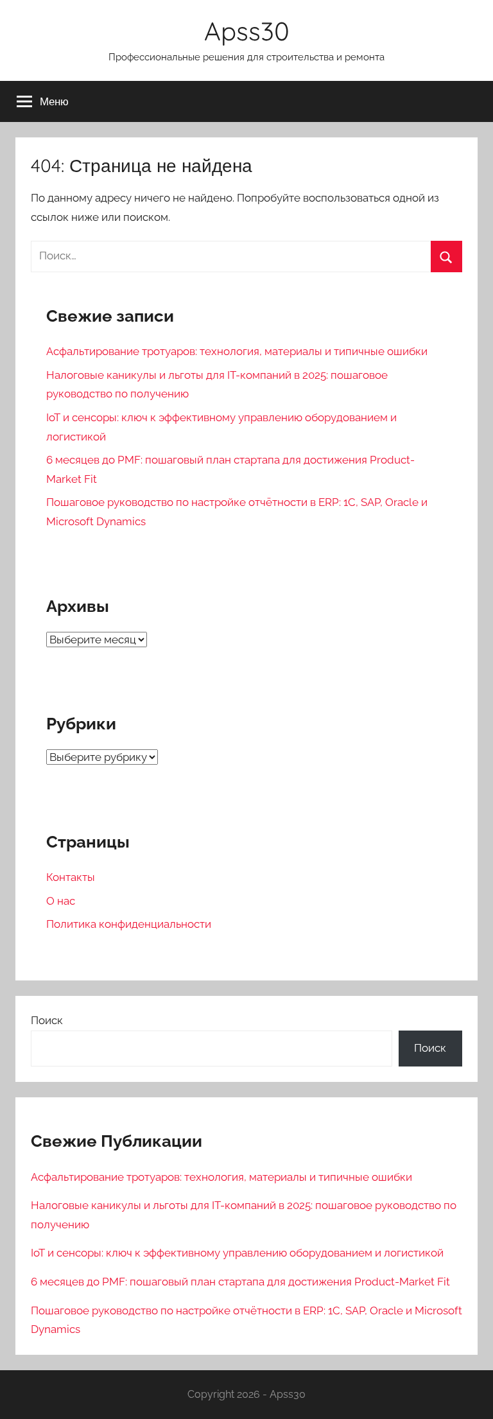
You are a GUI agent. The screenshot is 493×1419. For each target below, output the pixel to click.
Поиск (47, 1020)
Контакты (70, 877)
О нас (60, 900)
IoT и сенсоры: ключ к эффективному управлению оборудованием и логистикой (237, 1252)
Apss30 (247, 31)
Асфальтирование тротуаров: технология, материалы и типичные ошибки (237, 351)
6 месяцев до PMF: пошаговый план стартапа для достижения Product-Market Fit (240, 1281)
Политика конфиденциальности (128, 924)
